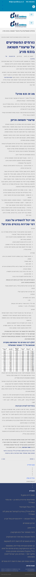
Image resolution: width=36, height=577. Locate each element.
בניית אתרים (27, 574)
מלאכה (23, 451)
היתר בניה (32, 451)
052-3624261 (30, 2)
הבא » (3, 459)
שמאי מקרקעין (26, 447)
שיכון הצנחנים (29, 523)
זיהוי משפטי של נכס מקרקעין (23, 532)
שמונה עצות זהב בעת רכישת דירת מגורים (18, 561)
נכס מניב (9, 451)
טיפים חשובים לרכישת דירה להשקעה (19, 541)
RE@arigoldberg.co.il (16, 2)
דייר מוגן (31, 527)
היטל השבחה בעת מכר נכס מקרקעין (20, 536)
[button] (33, 6)
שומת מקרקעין (8, 77)
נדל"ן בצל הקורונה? (27, 507)
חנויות (27, 451)
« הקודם (32, 459)
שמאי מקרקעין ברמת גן (15, 453)
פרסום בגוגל (4, 574)
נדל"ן (14, 451)
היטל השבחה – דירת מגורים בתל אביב (19, 518)
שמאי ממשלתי (27, 453)
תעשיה (7, 453)
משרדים (18, 451)
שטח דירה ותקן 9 (28, 495)
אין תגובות (12, 56)
